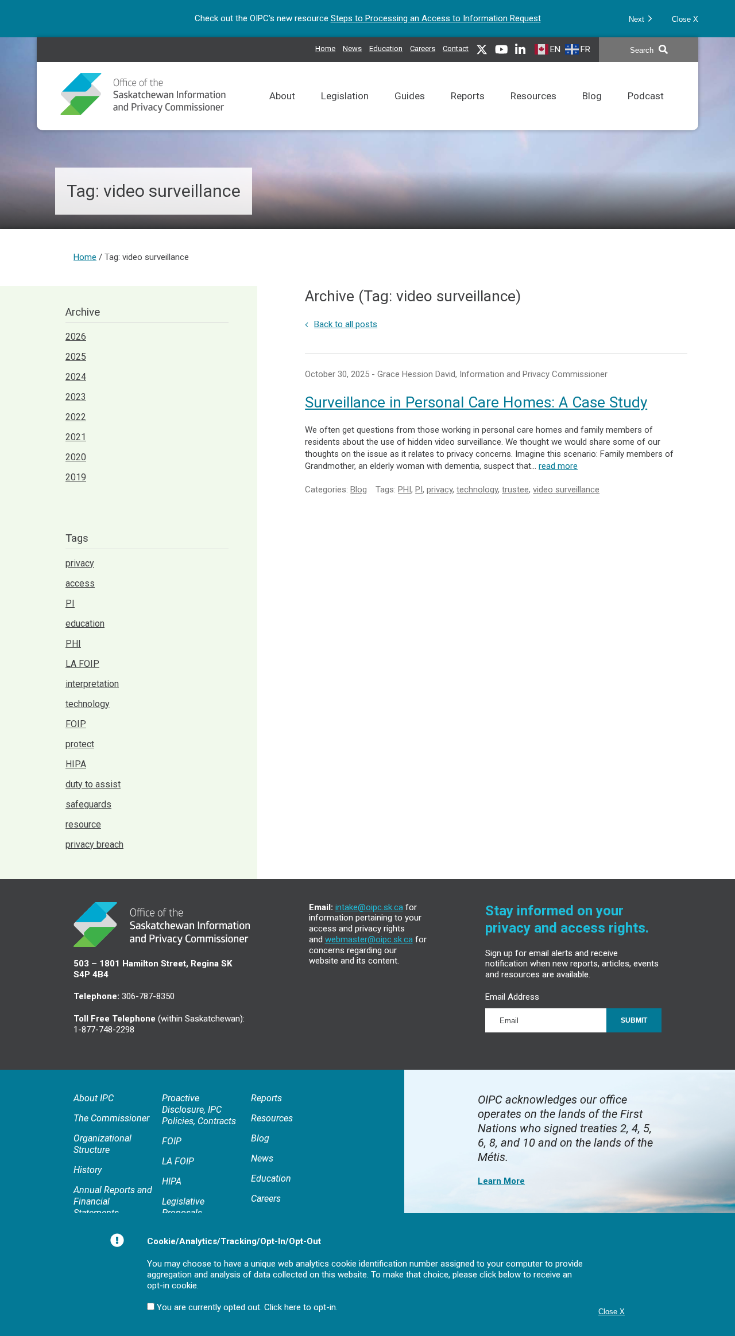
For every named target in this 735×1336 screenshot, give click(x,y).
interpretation (92, 683)
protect (79, 744)
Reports (468, 110)
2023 (75, 396)
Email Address (512, 997)
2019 (75, 477)
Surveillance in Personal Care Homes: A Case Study (476, 402)
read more (558, 466)
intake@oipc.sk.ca (369, 907)
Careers (422, 47)
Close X (685, 19)
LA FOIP (82, 663)
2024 (75, 376)
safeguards (88, 804)
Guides (409, 110)
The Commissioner (111, 1118)
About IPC (94, 1098)
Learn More (501, 1181)
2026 (75, 336)
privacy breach (94, 844)
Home (325, 48)
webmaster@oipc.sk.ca (369, 939)
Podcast (646, 110)
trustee (515, 489)
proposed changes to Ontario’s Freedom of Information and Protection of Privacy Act (411, 18)
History (88, 1169)
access (80, 583)
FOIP (75, 724)
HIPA (75, 764)
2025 (75, 356)
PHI (404, 489)
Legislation (345, 110)
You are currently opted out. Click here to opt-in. (247, 1307)
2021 (75, 437)
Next (638, 19)
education (85, 623)
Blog (592, 110)
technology (477, 489)
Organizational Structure (102, 1144)
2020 (75, 457)
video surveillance (566, 489)
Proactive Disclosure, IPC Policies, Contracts (199, 1110)
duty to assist (93, 784)
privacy (439, 489)
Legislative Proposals (183, 1207)
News (352, 47)
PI (419, 489)
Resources (533, 110)
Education (385, 47)
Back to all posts (345, 324)
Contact (456, 48)
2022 (75, 416)
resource (83, 824)
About (282, 110)
